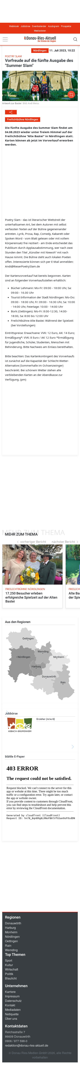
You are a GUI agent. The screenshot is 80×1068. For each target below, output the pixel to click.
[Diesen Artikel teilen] (11, 112)
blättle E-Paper (15, 756)
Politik (9, 974)
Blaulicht (11, 978)
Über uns (11, 1018)
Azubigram (53, 26)
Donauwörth (13, 923)
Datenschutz (13, 1000)
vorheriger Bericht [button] (33, 542)
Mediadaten (40, 30)
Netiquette (12, 1014)
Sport (8, 960)
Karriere (10, 992)
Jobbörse (25, 26)
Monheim (11, 932)
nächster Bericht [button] (63, 542)
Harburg (10, 927)
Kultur (9, 965)
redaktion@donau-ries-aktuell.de (26, 1045)
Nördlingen (12, 936)
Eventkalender (39, 26)
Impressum (12, 996)
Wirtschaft (11, 969)
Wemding (11, 950)
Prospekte (66, 26)
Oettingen (11, 941)
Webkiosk (14, 26)
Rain (8, 945)
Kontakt (10, 1005)
